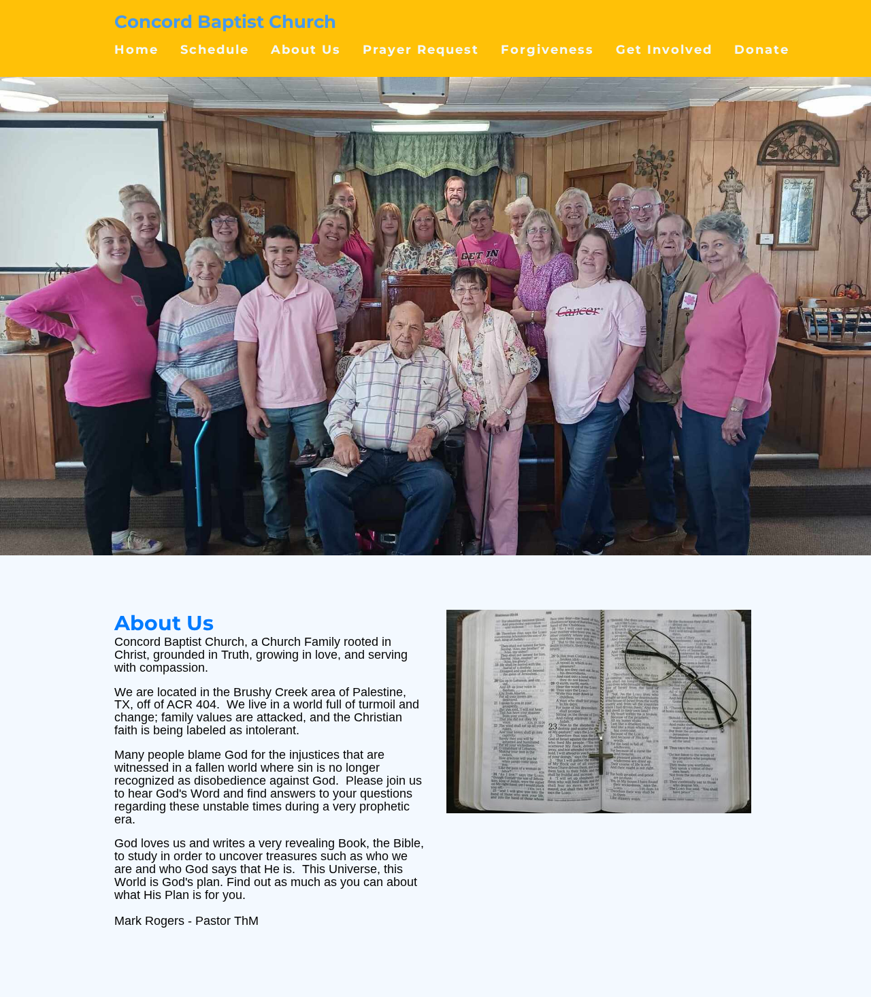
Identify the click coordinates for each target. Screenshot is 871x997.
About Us (306, 49)
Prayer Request (421, 49)
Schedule (214, 49)
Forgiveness (547, 49)
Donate (761, 49)
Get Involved (664, 49)
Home (136, 49)
